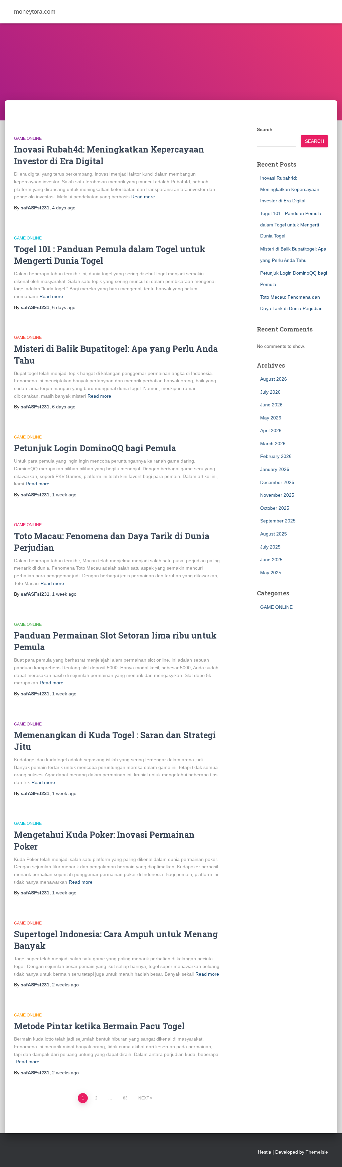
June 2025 (271, 559)
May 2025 (270, 572)
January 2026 (274, 469)
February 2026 (276, 456)
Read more (143, 196)
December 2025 (277, 482)
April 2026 (271, 430)
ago (63, 207)
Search (265, 129)
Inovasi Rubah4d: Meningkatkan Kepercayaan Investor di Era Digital (289, 189)
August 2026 (273, 379)
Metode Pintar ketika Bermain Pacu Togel (99, 1026)
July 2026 (270, 392)
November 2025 (277, 495)
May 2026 (270, 417)
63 (125, 1098)
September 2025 (278, 520)
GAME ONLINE (28, 138)
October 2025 (274, 508)
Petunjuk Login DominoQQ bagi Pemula (95, 448)
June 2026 (271, 404)
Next (143, 1098)
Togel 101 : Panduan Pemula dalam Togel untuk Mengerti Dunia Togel (290, 224)
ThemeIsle (317, 1152)
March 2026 (273, 443)
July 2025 (270, 547)
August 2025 (273, 534)
